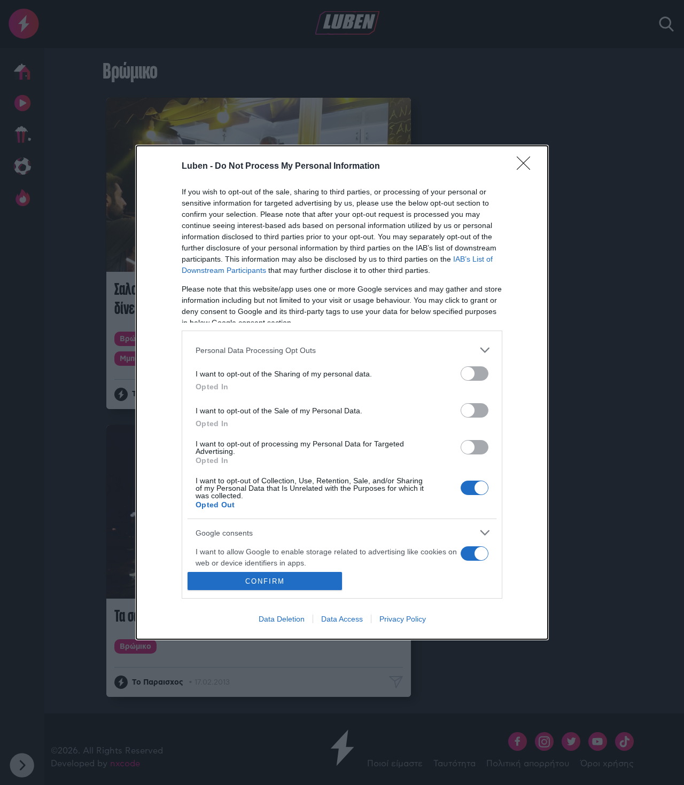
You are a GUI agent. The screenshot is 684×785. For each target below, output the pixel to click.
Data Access (342, 619)
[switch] (474, 373)
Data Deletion (282, 619)
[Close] (527, 166)
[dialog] (342, 392)
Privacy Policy (402, 619)
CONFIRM (265, 581)
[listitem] (342, 350)
